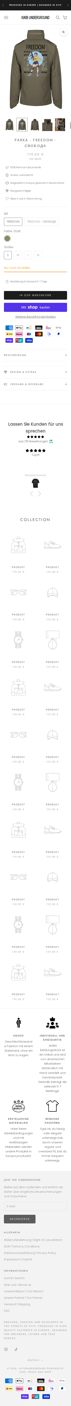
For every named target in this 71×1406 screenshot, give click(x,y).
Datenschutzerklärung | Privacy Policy (30, 1253)
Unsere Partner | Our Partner (23, 1298)
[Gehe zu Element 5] (59, 124)
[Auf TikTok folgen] (16, 1349)
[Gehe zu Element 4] (47, 124)
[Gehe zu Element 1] (9, 124)
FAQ (6, 1311)
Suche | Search (14, 1278)
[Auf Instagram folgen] (6, 1349)
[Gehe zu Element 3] (34, 124)
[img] (35, 436)
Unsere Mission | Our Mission (23, 1291)
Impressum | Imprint (18, 1259)
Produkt (18, 567)
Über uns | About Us (17, 1285)
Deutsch (34, 1360)
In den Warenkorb (35, 295)
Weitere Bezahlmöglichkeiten (35, 317)
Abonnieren (20, 1219)
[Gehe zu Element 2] (22, 124)
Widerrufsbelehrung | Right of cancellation (33, 1240)
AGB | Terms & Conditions (22, 1246)
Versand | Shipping (17, 1304)
